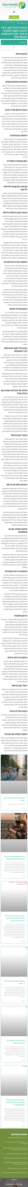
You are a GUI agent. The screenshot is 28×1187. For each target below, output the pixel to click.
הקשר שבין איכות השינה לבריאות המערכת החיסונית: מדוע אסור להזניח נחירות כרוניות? (15, 918)
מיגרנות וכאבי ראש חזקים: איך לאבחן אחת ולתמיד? (15, 1158)
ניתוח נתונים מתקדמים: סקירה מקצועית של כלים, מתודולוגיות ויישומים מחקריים (15, 1102)
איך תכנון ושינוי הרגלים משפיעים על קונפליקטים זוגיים (14, 1172)
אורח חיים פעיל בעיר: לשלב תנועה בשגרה (17, 1137)
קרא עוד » (23, 808)
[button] (14, 12)
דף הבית (25, 22)
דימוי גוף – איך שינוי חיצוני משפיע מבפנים (17, 1168)
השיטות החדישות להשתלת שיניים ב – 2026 (17, 1153)
